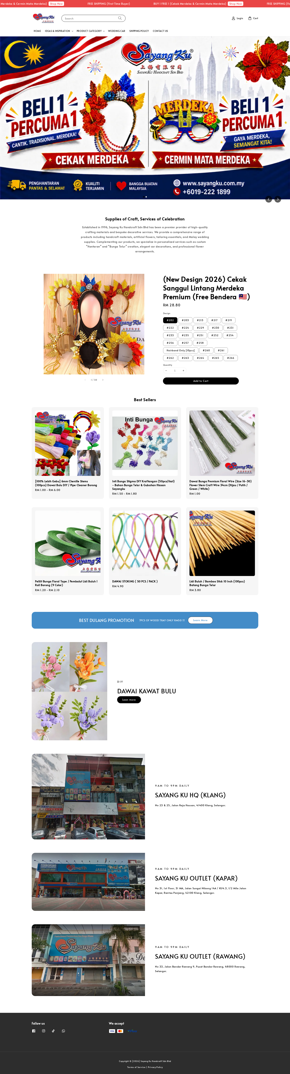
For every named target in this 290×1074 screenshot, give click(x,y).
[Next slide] (277, 199)
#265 (215, 358)
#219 (228, 320)
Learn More (200, 620)
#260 (206, 350)
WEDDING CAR (116, 31)
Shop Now (8, 3)
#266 (230, 358)
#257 (185, 342)
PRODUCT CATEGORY (89, 31)
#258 (200, 342)
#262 (170, 358)
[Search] (120, 18)
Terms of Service (136, 1067)
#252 (215, 335)
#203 (185, 320)
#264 (200, 358)
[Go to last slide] (268, 199)
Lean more (129, 699)
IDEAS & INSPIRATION (57, 31)
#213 (200, 320)
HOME (37, 31)
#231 (230, 327)
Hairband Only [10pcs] (181, 350)
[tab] (144, 197)
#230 (215, 327)
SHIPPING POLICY (139, 31)
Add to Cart (200, 380)
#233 (170, 335)
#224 (185, 327)
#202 (170, 320)
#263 (185, 358)
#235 (185, 335)
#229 (200, 327)
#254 (230, 335)
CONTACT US (160, 31)
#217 (214, 320)
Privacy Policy (155, 1067)
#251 (200, 335)
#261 (221, 350)
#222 (170, 327)
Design (166, 313)
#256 (170, 342)
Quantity (167, 364)
